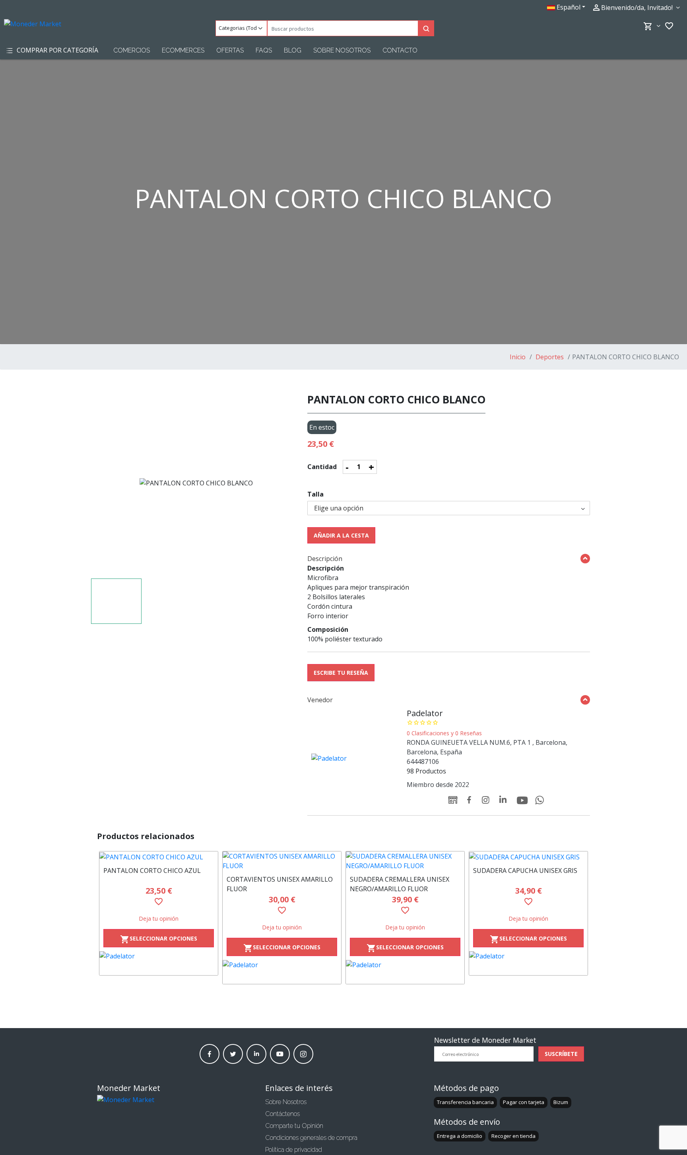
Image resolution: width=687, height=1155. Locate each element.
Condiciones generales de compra (311, 1137)
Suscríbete (561, 1054)
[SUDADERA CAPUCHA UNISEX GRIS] (528, 856)
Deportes (549, 357)
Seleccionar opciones (158, 940)
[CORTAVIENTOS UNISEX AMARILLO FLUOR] (282, 861)
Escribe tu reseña (341, 672)
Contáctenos (282, 1114)
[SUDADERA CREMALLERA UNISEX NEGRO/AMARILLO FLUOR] (405, 861)
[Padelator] (158, 963)
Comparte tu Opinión (294, 1126)
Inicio (518, 357)
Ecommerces (183, 50)
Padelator (425, 713)
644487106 (423, 761)
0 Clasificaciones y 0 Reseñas (444, 733)
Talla (315, 494)
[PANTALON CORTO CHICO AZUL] (158, 856)
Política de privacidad (293, 1149)
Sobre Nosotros (342, 50)
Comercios (131, 50)
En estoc (321, 427)
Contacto (399, 50)
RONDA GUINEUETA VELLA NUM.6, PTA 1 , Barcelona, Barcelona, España (487, 747)
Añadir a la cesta (341, 535)
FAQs (264, 50)
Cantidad (322, 466)
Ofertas (230, 50)
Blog (292, 50)
